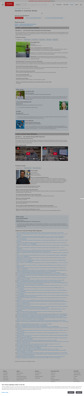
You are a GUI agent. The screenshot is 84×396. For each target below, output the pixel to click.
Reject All (79, 392)
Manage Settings (5, 392)
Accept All (71, 392)
